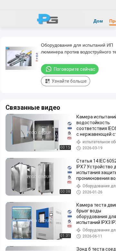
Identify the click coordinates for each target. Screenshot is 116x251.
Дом (98, 20)
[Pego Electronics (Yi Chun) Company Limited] (50, 18)
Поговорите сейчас (74, 69)
